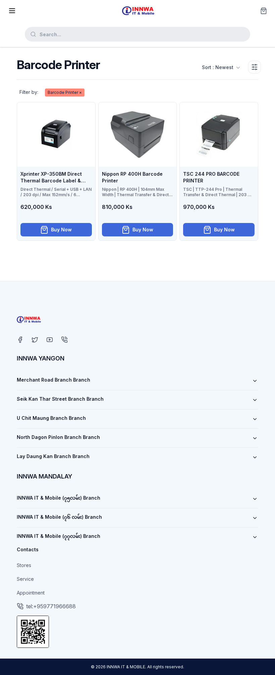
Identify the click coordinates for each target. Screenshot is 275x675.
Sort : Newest (217, 67)
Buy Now (61, 229)
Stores (24, 565)
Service (25, 579)
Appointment (31, 593)
